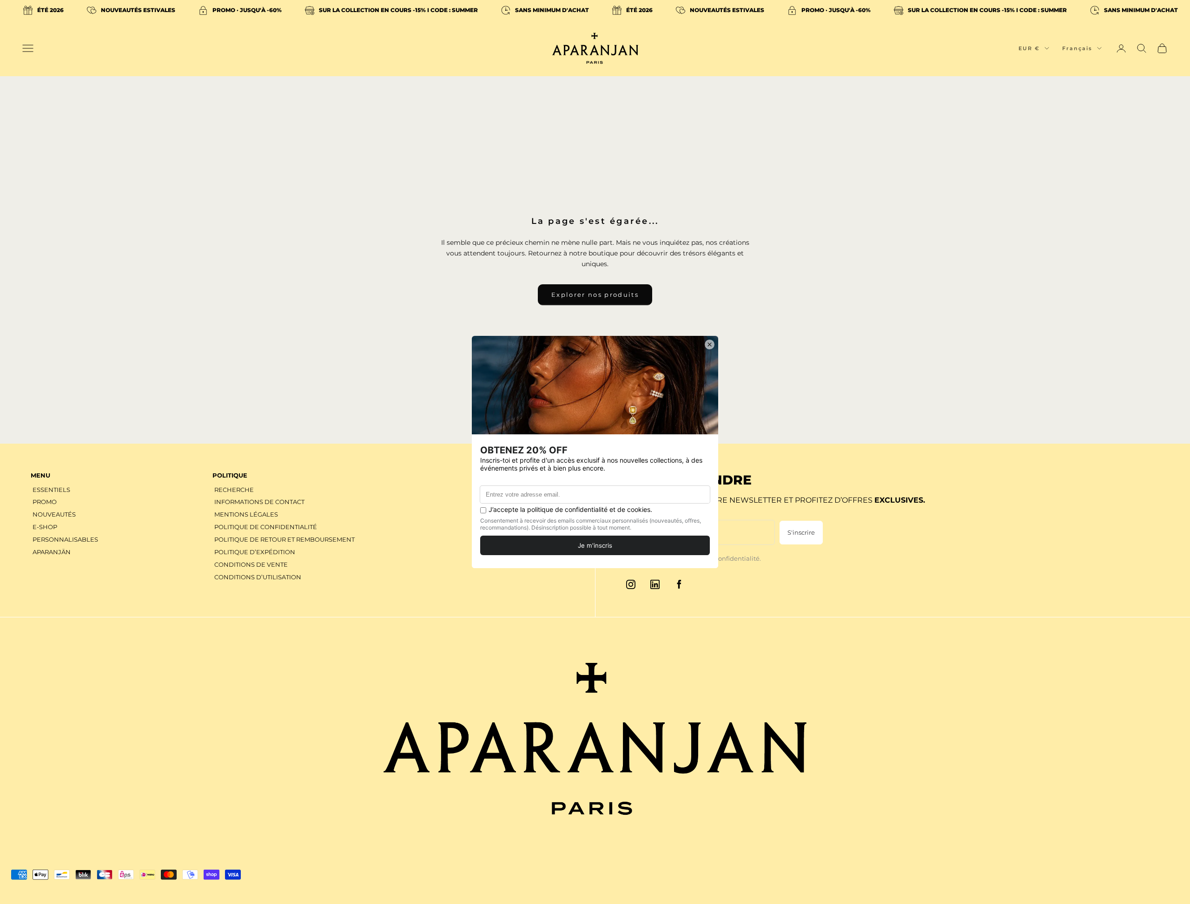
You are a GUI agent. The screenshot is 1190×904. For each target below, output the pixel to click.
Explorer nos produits (595, 294)
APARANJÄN (52, 552)
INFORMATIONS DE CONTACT (259, 501)
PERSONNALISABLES (65, 539)
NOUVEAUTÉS (54, 514)
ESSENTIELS (51, 489)
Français (1077, 48)
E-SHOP (45, 527)
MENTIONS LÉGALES (246, 514)
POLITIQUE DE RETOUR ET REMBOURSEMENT (284, 539)
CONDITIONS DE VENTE (251, 564)
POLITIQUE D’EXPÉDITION (254, 552)
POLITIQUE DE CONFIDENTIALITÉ (265, 527)
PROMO (45, 501)
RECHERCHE (234, 489)
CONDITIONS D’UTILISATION (257, 577)
